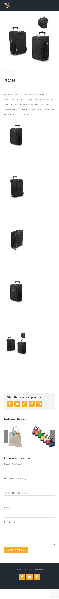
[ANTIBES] (15, 436)
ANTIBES (12, 436)
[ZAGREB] (43, 436)
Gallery (18, 436)
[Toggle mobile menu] (53, 6)
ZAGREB (40, 436)
